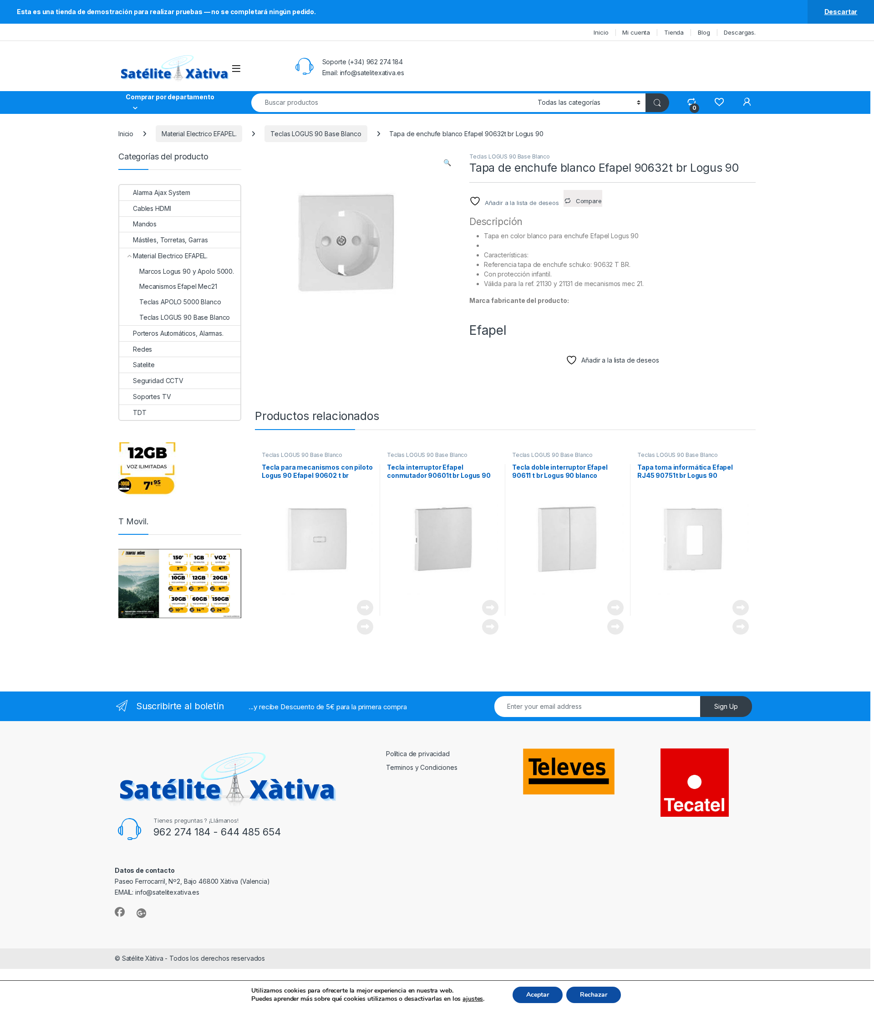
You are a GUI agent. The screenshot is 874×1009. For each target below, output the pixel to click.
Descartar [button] (841, 11)
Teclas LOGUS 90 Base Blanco (315, 134)
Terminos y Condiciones (421, 767)
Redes (142, 349)
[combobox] (392, 102)
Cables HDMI (152, 208)
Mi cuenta (636, 32)
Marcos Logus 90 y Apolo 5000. (186, 271)
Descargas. (740, 32)
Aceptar (537, 994)
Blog (704, 32)
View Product (361, 607)
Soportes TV (152, 396)
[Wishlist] (719, 102)
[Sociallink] (120, 912)
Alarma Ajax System (161, 192)
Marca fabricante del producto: (519, 300)
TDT (140, 412)
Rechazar (593, 994)
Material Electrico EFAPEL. (199, 134)
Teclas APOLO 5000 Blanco (180, 302)
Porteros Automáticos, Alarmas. (178, 333)
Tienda (674, 32)
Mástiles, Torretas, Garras (170, 240)
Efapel (488, 330)
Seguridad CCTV (158, 380)
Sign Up (726, 706)
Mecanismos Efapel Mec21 (178, 286)
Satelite (144, 365)
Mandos (145, 224)
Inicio (601, 32)
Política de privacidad (418, 754)
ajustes (472, 999)
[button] (447, 162)
